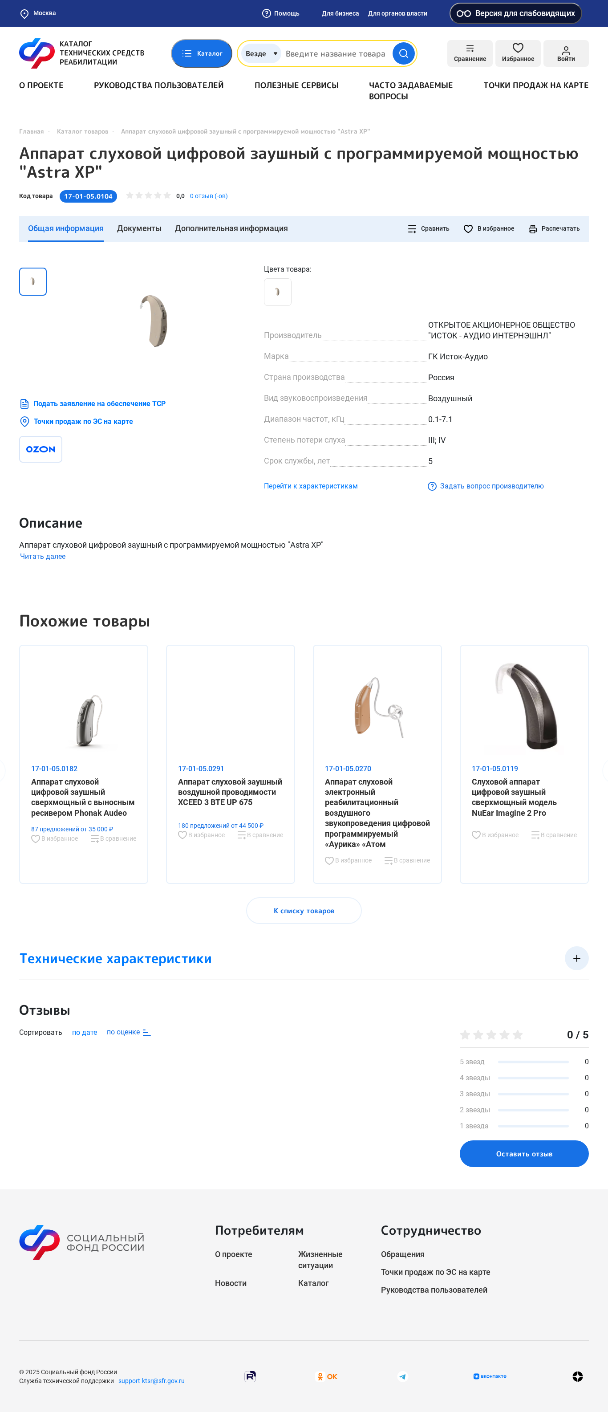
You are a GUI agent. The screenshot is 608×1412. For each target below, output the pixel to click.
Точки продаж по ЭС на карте (83, 421)
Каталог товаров (82, 131)
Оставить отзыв (524, 1154)
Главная (31, 131)
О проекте (41, 85)
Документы (139, 228)
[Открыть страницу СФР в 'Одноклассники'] (326, 1376)
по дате (84, 1032)
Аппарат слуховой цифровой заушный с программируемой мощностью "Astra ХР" (299, 162)
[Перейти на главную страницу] (81, 53)
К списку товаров (304, 911)
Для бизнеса (340, 13)
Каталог (313, 1283)
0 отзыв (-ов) (209, 195)
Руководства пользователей (159, 85)
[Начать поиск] (404, 53)
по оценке (124, 1032)
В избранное (495, 228)
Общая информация (66, 228)
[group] (157, 322)
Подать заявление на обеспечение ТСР (99, 403)
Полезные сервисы (297, 85)
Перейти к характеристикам (311, 486)
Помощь (287, 13)
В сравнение (117, 838)
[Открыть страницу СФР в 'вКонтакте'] (490, 1376)
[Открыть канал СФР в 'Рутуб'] (250, 1376)
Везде (256, 53)
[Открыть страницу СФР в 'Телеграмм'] (403, 1376)
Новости (231, 1283)
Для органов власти (397, 13)
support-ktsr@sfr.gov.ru (151, 1380)
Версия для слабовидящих (525, 13)
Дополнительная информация (231, 228)
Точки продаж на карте (536, 85)
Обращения (403, 1254)
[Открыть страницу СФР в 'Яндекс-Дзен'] (578, 1376)
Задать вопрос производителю (492, 486)
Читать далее (42, 556)
